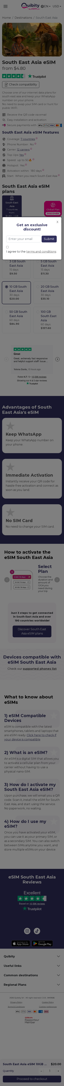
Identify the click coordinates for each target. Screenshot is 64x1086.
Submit (49, 239)
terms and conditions (41, 251)
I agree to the (31, 251)
